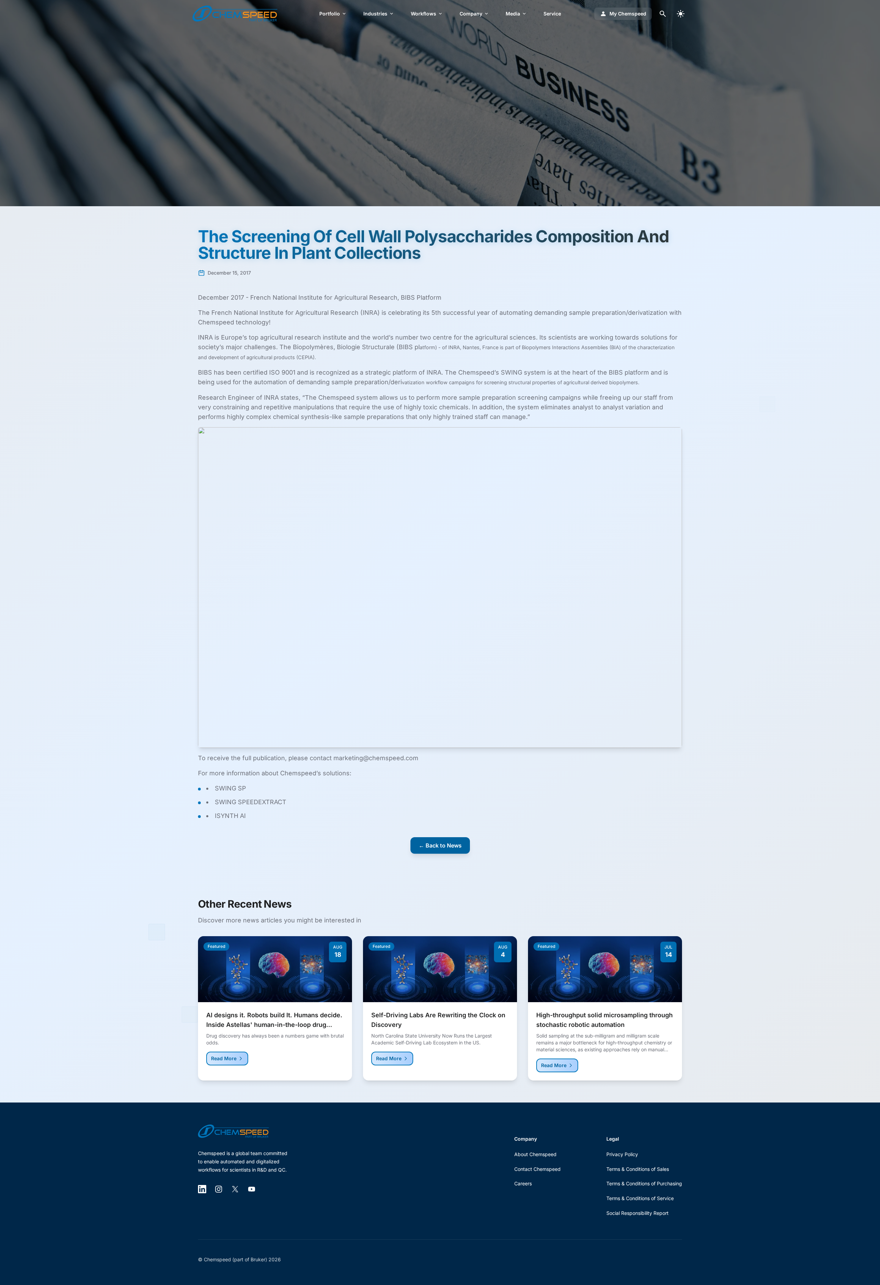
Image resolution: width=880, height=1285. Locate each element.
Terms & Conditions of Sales (637, 1169)
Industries (375, 13)
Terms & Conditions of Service (640, 1198)
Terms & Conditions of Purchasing (644, 1183)
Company (471, 13)
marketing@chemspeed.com (375, 758)
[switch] (681, 14)
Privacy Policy (622, 1154)
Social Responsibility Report (637, 1213)
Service (552, 13)
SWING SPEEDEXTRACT (250, 802)
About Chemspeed (535, 1154)
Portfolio (329, 13)
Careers (523, 1183)
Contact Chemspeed (537, 1169)
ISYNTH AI (230, 815)
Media (513, 13)
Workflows (423, 13)
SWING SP (230, 788)
